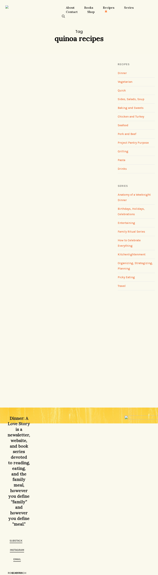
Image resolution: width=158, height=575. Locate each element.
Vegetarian (77, 136)
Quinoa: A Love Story (41, 258)
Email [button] (17, 559)
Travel (122, 286)
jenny (11, 182)
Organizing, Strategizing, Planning (47, 131)
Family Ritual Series (131, 231)
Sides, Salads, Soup (51, 136)
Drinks (122, 169)
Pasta (121, 160)
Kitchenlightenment (131, 254)
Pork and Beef (127, 134)
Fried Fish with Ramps (42, 368)
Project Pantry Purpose (133, 142)
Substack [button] (16, 540)
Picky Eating (126, 277)
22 (24, 182)
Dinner (23, 357)
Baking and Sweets (131, 108)
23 (25, 65)
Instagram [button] (17, 550)
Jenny (11, 65)
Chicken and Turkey (131, 116)
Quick (30, 136)
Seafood (36, 357)
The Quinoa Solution (40, 147)
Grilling (123, 151)
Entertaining (126, 223)
